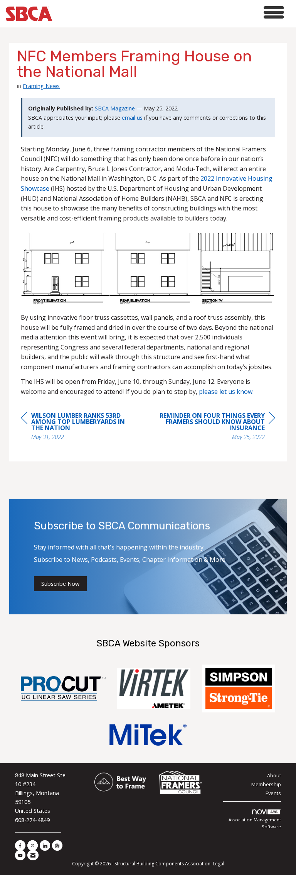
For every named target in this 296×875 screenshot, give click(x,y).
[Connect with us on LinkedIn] (45, 845)
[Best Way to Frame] (121, 782)
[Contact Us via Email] (33, 855)
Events (273, 793)
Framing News (41, 86)
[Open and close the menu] (170, 12)
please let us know (225, 391)
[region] (217, 427)
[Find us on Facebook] (20, 845)
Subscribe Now (60, 583)
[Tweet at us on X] (32, 845)
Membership (266, 784)
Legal (218, 863)
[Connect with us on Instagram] (57, 845)
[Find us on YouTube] (20, 855)
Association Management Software (255, 823)
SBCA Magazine (115, 108)
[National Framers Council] (180, 782)
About (274, 775)
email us (132, 117)
